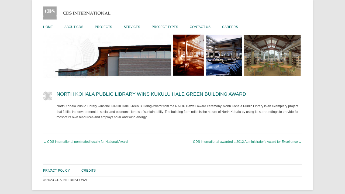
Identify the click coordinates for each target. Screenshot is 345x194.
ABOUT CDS (73, 27)
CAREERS (230, 27)
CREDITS (88, 170)
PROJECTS (103, 27)
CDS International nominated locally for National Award (85, 142)
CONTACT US (200, 27)
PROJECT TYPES (165, 27)
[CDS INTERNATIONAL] (78, 19)
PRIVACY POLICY (56, 170)
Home (48, 27)
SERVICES (132, 27)
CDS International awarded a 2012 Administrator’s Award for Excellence (247, 142)
